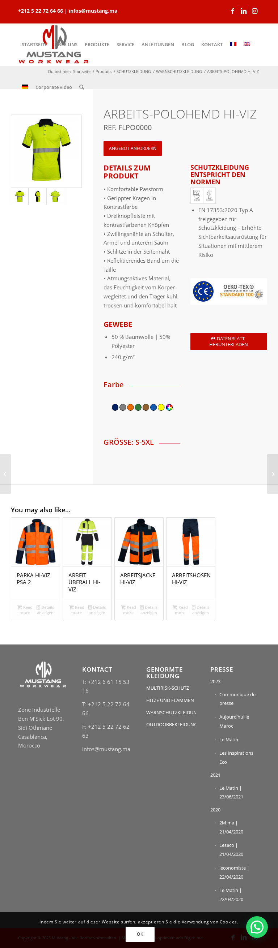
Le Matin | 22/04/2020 (231, 894)
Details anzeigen (45, 609)
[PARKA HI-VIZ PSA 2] (5, 474)
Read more (26, 609)
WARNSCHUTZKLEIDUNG (171, 712)
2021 (215, 775)
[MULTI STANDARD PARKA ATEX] (272, 474)
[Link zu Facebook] (232, 10)
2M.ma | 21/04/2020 (231, 827)
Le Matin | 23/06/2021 (231, 792)
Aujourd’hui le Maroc (234, 721)
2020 (215, 809)
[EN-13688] (209, 195)
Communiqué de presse (237, 699)
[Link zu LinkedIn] (243, 10)
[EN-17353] (196, 195)
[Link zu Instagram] (254, 10)
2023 (215, 681)
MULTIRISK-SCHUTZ (167, 688)
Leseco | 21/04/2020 (231, 849)
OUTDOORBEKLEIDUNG (171, 724)
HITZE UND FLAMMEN (170, 700)
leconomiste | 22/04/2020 (234, 872)
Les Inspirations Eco (236, 757)
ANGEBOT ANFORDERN (132, 148)
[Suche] (82, 87)
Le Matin (228, 739)
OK (140, 934)
